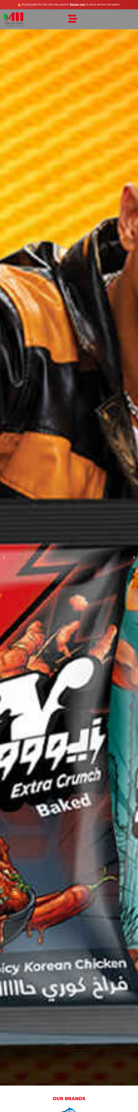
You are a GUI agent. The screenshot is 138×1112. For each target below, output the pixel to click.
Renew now (77, 4)
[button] (4, 557)
